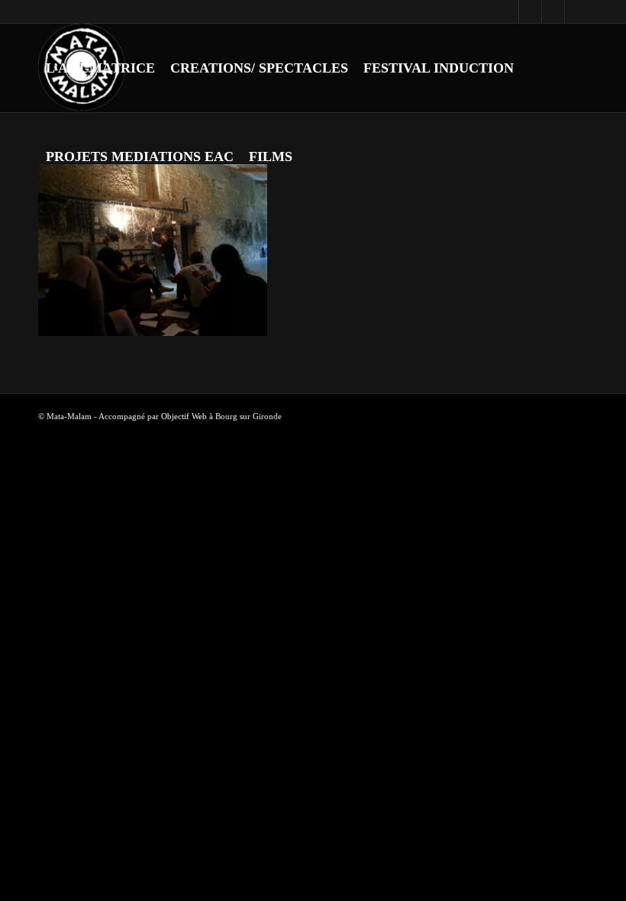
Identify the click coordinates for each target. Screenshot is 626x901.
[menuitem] (100, 68)
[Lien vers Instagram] (530, 11)
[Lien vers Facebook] (507, 11)
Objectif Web (184, 416)
